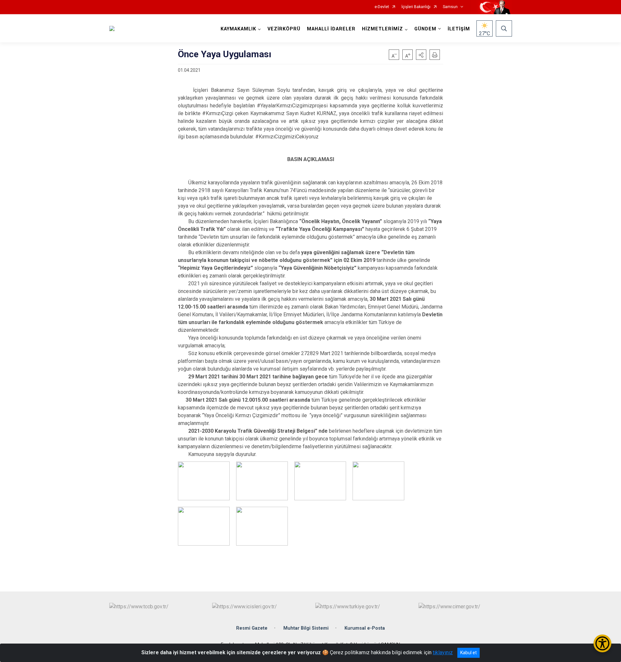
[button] (421, 54)
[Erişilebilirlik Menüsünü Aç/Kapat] (602, 643)
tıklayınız (443, 652)
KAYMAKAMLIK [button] (238, 29)
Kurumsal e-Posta (364, 628)
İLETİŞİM (459, 29)
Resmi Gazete (251, 628)
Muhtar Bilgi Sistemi (306, 628)
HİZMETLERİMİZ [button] (382, 29)
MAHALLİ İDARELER (331, 29)
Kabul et (468, 652)
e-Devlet (382, 7)
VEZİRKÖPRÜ (283, 29)
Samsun (450, 7)
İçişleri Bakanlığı (415, 7)
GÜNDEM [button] (425, 29)
